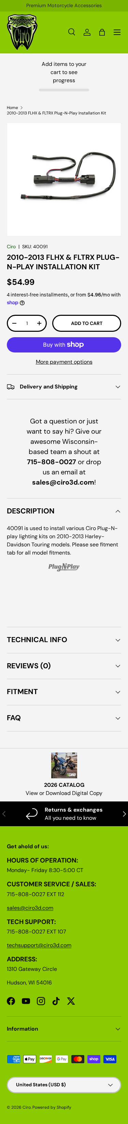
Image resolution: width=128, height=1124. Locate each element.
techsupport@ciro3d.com (39, 945)
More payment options (64, 361)
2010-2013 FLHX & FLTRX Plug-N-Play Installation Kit (56, 113)
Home (12, 107)
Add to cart (86, 323)
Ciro (11, 246)
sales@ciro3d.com (30, 907)
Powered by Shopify (51, 1107)
